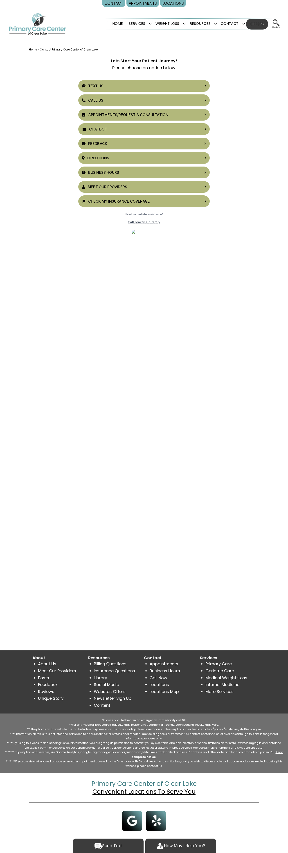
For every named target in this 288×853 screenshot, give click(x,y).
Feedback (48, 684)
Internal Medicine (222, 684)
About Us (47, 664)
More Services (219, 691)
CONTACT (229, 23)
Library (100, 678)
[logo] (37, 24)
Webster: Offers (110, 691)
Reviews (46, 691)
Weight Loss (167, 23)
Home (117, 23)
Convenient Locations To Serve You (144, 792)
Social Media (106, 684)
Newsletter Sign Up (112, 698)
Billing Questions (110, 664)
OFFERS (257, 24)
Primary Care (218, 664)
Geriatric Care (219, 671)
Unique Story (50, 698)
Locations (159, 684)
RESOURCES (200, 23)
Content (102, 705)
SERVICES (137, 23)
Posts (43, 678)
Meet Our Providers (57, 671)
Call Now (158, 678)
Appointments (164, 664)
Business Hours (165, 671)
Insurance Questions (114, 671)
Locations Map (164, 691)
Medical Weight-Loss (226, 678)
